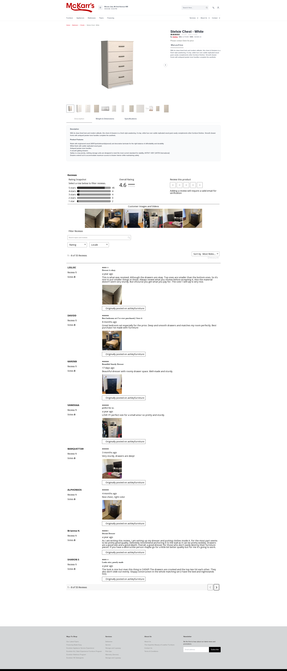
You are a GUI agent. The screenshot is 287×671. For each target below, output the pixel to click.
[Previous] (69, 65)
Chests (82, 25)
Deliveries (108, 641)
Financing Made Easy (74, 645)
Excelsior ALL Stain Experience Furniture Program (84, 651)
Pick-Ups (108, 651)
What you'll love (177, 45)
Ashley (175, 37)
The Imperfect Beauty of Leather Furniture (159, 645)
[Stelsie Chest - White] (117, 64)
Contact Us (148, 648)
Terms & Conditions (151, 651)
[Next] (165, 65)
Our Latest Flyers (72, 641)
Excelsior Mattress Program (76, 654)
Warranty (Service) (112, 654)
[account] (218, 7)
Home (68, 25)
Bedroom (75, 25)
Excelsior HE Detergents (75, 658)
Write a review (192, 34)
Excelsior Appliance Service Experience (80, 648)
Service (108, 645)
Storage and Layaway (113, 648)
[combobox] (195, 7)
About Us (147, 641)
